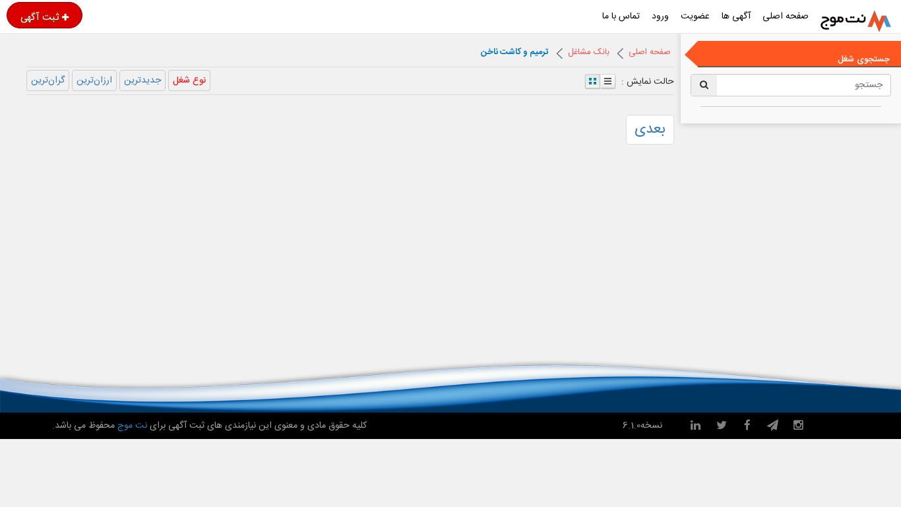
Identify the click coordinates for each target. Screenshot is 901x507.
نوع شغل (189, 80)
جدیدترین (142, 80)
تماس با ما (621, 16)
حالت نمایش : (647, 81)
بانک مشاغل (588, 52)
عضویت (695, 16)
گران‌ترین (48, 80)
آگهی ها (736, 16)
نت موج (132, 426)
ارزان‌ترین (94, 80)
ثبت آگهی (39, 17)
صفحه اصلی (785, 16)
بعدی (650, 129)
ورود (660, 16)
